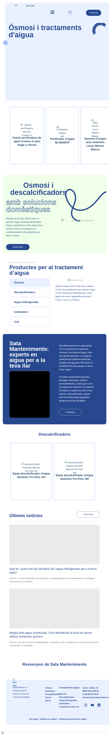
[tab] (29, 282)
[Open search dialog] (70, 12)
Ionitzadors (64, 703)
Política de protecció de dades (73, 719)
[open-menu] (52, 12)
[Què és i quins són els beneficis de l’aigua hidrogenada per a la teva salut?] (54, 544)
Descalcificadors (53, 694)
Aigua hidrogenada (68, 700)
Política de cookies (48, 719)
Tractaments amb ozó (69, 707)
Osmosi (62, 694)
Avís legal (33, 719)
